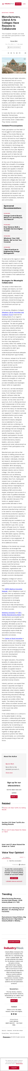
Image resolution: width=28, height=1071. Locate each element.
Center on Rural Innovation (13, 638)
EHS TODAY (19, 1023)
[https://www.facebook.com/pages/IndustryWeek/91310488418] (11, 1014)
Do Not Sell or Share (18, 1030)
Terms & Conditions (14, 1033)
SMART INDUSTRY (10, 1023)
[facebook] (8, 53)
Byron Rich (13, 41)
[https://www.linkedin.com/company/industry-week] (14, 1014)
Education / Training (8, 12)
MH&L (14, 1025)
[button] (3, 4)
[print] (25, 53)
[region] (14, 861)
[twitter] (14, 53)
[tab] (6, 857)
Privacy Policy (5, 1033)
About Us (4, 1030)
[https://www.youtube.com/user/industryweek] (16, 1014)
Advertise (9, 1030)
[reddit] (17, 53)
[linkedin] (11, 53)
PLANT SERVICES (14, 1021)
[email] (19, 53)
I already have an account (14, 881)
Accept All (14, 1067)
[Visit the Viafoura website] (22, 864)
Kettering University (8, 612)
